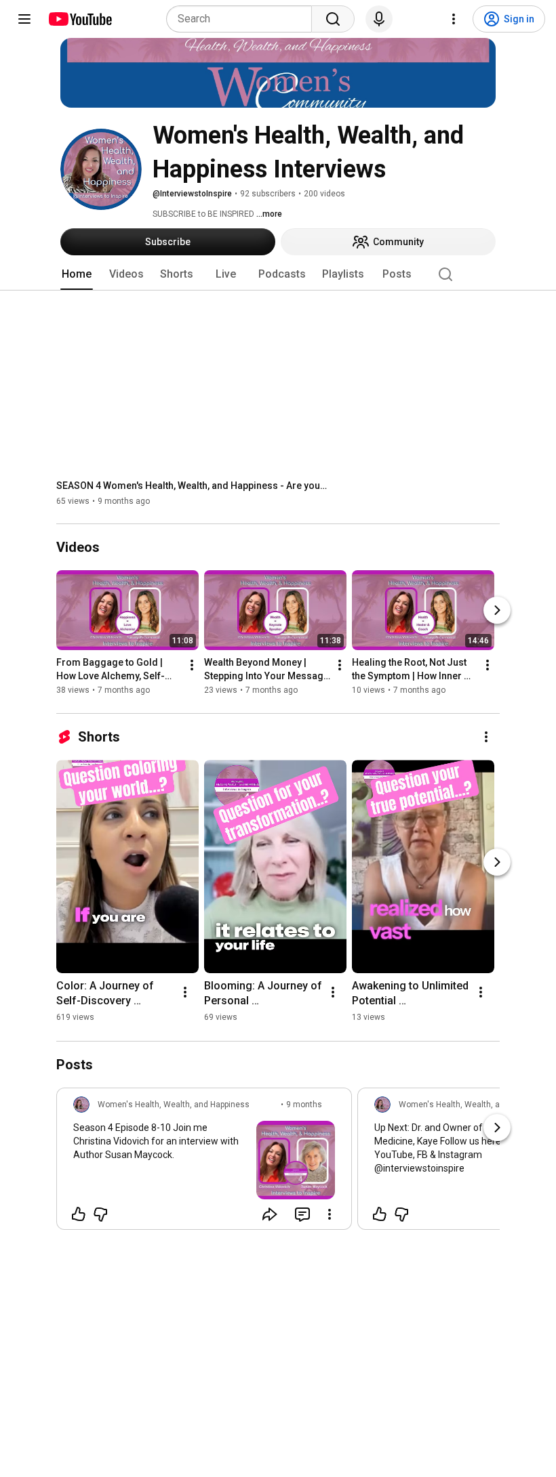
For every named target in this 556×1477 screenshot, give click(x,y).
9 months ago (304, 1110)
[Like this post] (79, 1214)
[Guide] (24, 19)
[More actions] (191, 665)
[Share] (269, 1214)
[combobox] (243, 19)
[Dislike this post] (100, 1214)
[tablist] (278, 274)
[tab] (76, 274)
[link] (204, 1162)
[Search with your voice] (379, 19)
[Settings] (453, 19)
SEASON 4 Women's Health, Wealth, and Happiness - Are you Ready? (192, 485)
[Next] (497, 610)
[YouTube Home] (79, 19)
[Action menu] (329, 1214)
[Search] (333, 19)
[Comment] (302, 1214)
